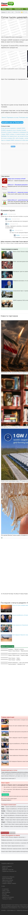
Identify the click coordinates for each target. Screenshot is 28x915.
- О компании (5, 889)
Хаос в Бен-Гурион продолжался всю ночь (12, 845)
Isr (2, 824)
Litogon (3, 822)
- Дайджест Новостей (7, 869)
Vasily (2, 808)
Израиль (4, 8)
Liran (2, 806)
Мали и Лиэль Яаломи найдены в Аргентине (12, 837)
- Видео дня (4, 868)
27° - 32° (25, 12)
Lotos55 (5, 214)
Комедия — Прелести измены (16, 649)
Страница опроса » (6, 800)
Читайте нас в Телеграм (12, 122)
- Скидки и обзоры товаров (8, 883)
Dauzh (3, 817)
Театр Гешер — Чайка (14, 658)
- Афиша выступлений (7, 880)
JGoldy (18, 235)
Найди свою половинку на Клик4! (16, 178)
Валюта (3, 12)
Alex (13, 230)
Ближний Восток (19, 8)
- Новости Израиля (6, 866)
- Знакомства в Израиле (7, 877)
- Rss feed (4, 894)
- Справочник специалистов (8, 871)
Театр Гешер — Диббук (14, 659)
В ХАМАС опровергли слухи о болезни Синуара (13, 130)
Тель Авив (17, 12)
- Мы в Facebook (5, 892)
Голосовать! (5, 794)
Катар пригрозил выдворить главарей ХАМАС (13, 128)
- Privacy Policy (5, 895)
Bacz (2, 819)
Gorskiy (3, 811)
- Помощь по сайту (6, 898)
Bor (8, 223)
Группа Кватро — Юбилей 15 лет (16, 664)
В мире (10, 8)
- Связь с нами (5, 890)
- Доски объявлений (6, 878)
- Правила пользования (7, 897)
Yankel (9, 219)
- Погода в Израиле (6, 881)
